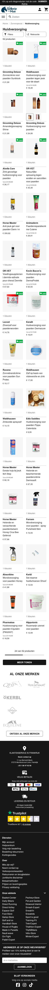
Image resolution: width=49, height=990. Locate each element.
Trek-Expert (31, 923)
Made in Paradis (10, 929)
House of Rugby (10, 926)
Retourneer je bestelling (24, 807)
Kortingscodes (9, 854)
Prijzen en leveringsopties (14, 884)
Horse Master (9, 222)
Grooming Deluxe (12, 71)
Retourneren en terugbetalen (16, 874)
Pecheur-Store (32, 897)
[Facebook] (18, 985)
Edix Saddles (33, 418)
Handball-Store (9, 923)
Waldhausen (32, 71)
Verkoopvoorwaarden (12, 871)
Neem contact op (24, 757)
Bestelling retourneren (13, 851)
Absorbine (8, 574)
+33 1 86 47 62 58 (24, 765)
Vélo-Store (31, 933)
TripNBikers (31, 929)
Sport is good (32, 917)
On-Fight (6, 936)
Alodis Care (9, 168)
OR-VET (30, 168)
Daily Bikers (8, 900)
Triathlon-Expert (33, 926)
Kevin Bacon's (33, 270)
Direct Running (9, 904)
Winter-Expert (32, 936)
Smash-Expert (32, 907)
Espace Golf (8, 910)
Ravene (7, 369)
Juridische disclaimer (12, 877)
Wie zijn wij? (8, 864)
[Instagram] (24, 985)
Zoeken (15, 16)
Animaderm (32, 222)
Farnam (30, 519)
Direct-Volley (8, 907)
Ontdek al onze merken (24, 733)
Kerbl (29, 574)
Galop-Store (8, 917)
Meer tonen (24, 662)
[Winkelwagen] (46, 9)
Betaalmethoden (10, 880)
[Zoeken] (10, 17)
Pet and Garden (33, 900)
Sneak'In (30, 910)
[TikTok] (31, 985)
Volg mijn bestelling (11, 848)
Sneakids (30, 913)
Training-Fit (31, 920)
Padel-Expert (8, 939)
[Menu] (3, 17)
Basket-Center (9, 897)
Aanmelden (24, 966)
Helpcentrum (8, 845)
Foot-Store (7, 913)
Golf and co (7, 920)
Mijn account (8, 842)
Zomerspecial (16, 23)
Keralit (29, 321)
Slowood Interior (33, 904)
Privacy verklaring (10, 887)
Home (5, 23)
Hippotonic (32, 622)
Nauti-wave (7, 933)
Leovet (6, 321)
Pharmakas (8, 622)
